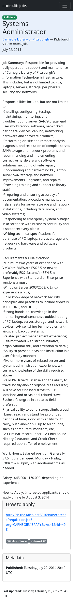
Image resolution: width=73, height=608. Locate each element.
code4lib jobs (14, 5)
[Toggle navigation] (65, 6)
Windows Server (17, 541)
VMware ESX (38, 541)
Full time (9, 17)
